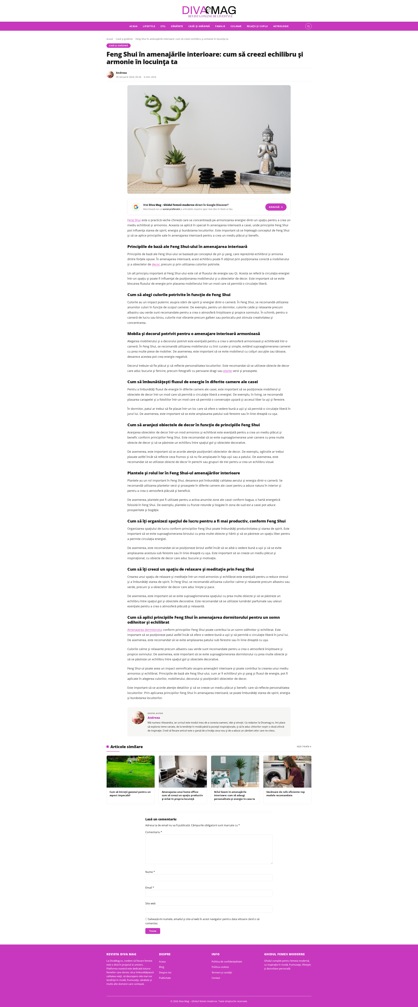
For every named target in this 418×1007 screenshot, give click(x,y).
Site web (150, 903)
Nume (150, 872)
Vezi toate (303, 746)
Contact (216, 977)
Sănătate (177, 26)
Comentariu (153, 832)
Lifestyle (149, 26)
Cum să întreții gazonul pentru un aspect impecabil (130, 793)
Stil (163, 26)
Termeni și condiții (222, 972)
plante (227, 371)
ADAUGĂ (276, 206)
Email (149, 887)
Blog (161, 967)
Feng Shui (134, 220)
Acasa (133, 26)
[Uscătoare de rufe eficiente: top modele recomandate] (287, 772)
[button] (308, 26)
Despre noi (165, 972)
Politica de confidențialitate (227, 961)
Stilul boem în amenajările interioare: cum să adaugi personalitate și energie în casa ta (234, 795)
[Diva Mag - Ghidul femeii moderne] (209, 11)
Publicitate (165, 977)
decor (156, 264)
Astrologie (281, 26)
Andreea (121, 73)
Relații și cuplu (257, 26)
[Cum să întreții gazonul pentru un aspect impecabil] (131, 772)
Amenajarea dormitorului (144, 630)
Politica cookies (220, 967)
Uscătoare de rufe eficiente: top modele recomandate (285, 793)
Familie (220, 26)
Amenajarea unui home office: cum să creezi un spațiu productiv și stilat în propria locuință (182, 795)
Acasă (109, 38)
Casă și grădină (199, 26)
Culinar (236, 26)
